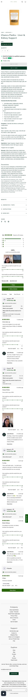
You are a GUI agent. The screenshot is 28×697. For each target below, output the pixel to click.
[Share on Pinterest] (8, 221)
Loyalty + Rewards (14, 611)
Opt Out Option (14, 621)
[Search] (22, 1)
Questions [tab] (13, 281)
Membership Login (14, 631)
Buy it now (14, 68)
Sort (11, 294)
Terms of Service (14, 617)
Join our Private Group (14, 639)
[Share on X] (5, 221)
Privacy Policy (14, 615)
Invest (14, 619)
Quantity (4, 48)
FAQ (14, 640)
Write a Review (15, 289)
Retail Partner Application (14, 613)
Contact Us (14, 633)
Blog (14, 652)
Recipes (14, 654)
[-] (2, 50)
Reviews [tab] (5, 281)
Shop (14, 650)
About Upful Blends (14, 609)
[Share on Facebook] (1, 221)
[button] (13, 239)
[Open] (3, 693)
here (19, 98)
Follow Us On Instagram (14, 637)
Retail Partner (14, 660)
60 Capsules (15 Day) (7, 44)
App (14, 656)
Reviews (14, 658)
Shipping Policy (14, 635)
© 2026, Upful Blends (14, 693)
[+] (7, 50)
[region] (13, 259)
